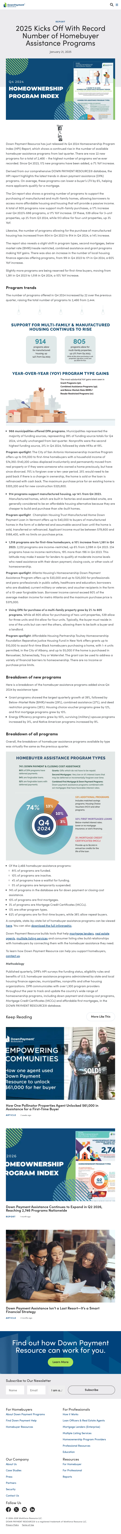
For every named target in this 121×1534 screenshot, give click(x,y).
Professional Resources (76, 1445)
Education (69, 1452)
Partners (11, 1483)
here (9, 925)
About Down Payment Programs (25, 1414)
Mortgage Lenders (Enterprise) (81, 1427)
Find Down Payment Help (21, 1420)
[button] (111, 4)
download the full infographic (51, 925)
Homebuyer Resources (19, 1427)
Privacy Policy (12, 1524)
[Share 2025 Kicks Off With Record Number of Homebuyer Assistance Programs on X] (59, 132)
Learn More (60, 1362)
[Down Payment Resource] (14, 4)
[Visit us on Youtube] (24, 1509)
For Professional (72, 1470)
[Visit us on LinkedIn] (32, 1509)
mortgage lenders (82, 933)
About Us (11, 1464)
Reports (67, 1476)
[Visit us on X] (16, 1509)
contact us (13, 956)
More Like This (100, 1016)
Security (10, 1489)
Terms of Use (28, 1524)
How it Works (70, 1414)
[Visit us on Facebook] (8, 1509)
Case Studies (13, 1470)
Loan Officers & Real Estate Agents (84, 1420)
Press (9, 1476)
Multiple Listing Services (77, 1433)
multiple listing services (32, 938)
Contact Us (12, 1495)
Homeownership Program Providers (84, 1439)
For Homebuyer (72, 1464)
